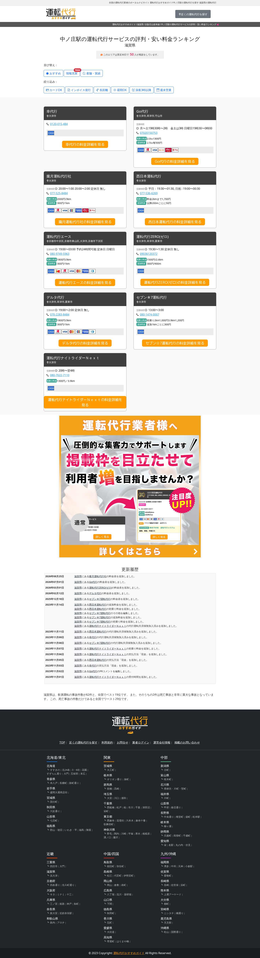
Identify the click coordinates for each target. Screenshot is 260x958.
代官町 (118, 875)
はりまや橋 (123, 941)
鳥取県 (108, 862)
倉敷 (116, 885)
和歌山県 (52, 918)
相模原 (146, 833)
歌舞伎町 (109, 824)
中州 (173, 866)
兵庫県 (51, 900)
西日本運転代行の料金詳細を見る (174, 221)
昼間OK (121, 90)
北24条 (66, 770)
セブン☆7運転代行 (151, 297)
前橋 (109, 788)
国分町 (53, 801)
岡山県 (108, 881)
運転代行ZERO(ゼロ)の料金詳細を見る (175, 282)
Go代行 (142, 111)
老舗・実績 (93, 73)
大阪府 (51, 890)
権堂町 (179, 816)
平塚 (130, 833)
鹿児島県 (166, 918)
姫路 (62, 903)
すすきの (55, 770)
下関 (109, 903)
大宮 (109, 798)
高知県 (108, 937)
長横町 (63, 783)
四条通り (55, 885)
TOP (62, 742)
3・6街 (76, 770)
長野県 (165, 813)
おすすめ (55, 73)
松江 (109, 875)
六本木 (130, 820)
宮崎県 (165, 909)
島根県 (108, 872)
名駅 (171, 845)
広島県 (108, 890)
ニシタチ (169, 913)
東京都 (108, 816)
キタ (52, 894)
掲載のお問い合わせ (187, 742)
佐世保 (174, 885)
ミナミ (61, 894)
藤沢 (115, 837)
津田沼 (146, 807)
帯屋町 (110, 941)
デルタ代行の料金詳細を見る (85, 343)
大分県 (165, 900)
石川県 (165, 785)
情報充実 (73, 72)
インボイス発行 (80, 90)
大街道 (110, 932)
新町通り (74, 783)
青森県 (51, 779)
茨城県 (108, 766)
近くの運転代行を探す (83, 742)
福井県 (165, 794)
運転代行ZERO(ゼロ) (152, 236)
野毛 (109, 833)
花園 (84, 770)
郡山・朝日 (56, 830)
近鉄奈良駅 (66, 913)
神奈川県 (109, 830)
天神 (180, 866)
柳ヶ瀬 (167, 826)
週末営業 (165, 90)
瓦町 (109, 922)
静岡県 (165, 831)
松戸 (119, 807)
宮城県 (51, 798)
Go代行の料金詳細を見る (175, 161)
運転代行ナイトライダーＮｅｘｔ (73, 358)
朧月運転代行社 (59, 176)
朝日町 (110, 866)
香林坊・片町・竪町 (175, 788)
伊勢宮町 (129, 875)
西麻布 (110, 820)
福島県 (51, 826)
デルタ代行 (55, 297)
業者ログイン (140, 742)
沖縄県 (165, 928)
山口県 (108, 900)
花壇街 (120, 820)
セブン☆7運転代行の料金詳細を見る (175, 343)
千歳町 (186, 835)
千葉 (137, 807)
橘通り (179, 913)
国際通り (176, 932)
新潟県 (165, 766)
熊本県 (165, 890)
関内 (116, 833)
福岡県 (165, 862)
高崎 (116, 788)
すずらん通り (54, 773)
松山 (166, 932)
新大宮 (53, 913)
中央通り (169, 816)
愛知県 (165, 841)
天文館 (167, 922)
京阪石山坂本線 (152, 24)
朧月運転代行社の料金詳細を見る (85, 221)
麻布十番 (141, 820)
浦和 (123, 798)
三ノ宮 (53, 903)
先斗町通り (68, 885)
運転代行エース (59, 236)
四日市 (53, 866)
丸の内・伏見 (183, 845)
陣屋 (88, 830)
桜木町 (167, 779)
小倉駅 (189, 866)
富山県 (165, 775)
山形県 (51, 816)
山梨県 (165, 803)
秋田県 (51, 807)
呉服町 (167, 835)
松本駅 (196, 816)
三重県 (51, 862)
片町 (166, 798)
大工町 (110, 770)
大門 (66, 773)
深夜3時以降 (143, 90)
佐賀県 (165, 872)
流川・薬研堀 (124, 894)
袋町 (188, 816)
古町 (166, 770)
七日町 (53, 820)
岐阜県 (165, 822)
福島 (81, 830)
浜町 (183, 885)
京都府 (51, 881)
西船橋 (110, 807)
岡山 (109, 885)
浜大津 (53, 875)
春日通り (176, 807)
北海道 (51, 766)
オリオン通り (114, 779)
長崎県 (165, 881)
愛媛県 (108, 928)
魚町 (76, 903)
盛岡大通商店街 (58, 792)
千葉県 (108, 803)
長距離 (103, 90)
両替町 (177, 835)
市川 (130, 807)
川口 (116, 798)
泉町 (126, 779)
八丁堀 (110, 894)
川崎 (123, 833)
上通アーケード (172, 894)
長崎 (166, 885)
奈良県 (51, 909)
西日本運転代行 (148, 176)
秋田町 (110, 913)
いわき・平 (71, 830)
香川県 (108, 918)
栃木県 (108, 775)
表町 (123, 885)
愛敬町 (167, 875)
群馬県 (108, 785)
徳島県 (108, 909)
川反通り (55, 811)
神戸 (69, 903)
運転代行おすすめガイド (124, 24)
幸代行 (52, 111)
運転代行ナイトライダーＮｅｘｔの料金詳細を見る (85, 402)
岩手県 (51, 788)
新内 (52, 922)
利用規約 (107, 742)
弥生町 (120, 866)
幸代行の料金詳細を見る (85, 144)
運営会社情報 (161, 742)
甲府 (166, 807)
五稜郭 (74, 773)
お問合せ (122, 742)
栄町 (106, 811)
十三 (69, 894)
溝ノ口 (107, 837)
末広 (82, 773)
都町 (166, 903)
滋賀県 (140, 24)
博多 (166, 866)
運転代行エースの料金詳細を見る (85, 282)
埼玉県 (108, 794)
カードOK (55, 90)
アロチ (61, 922)
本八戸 (53, 783)
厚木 (137, 833)
